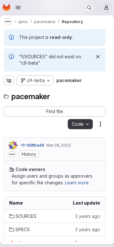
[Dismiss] (98, 56)
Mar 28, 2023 (59, 145)
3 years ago (87, 216)
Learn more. (77, 182)
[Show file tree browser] (9, 80)
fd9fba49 (35, 145)
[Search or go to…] (89, 7)
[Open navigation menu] (18, 8)
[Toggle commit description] (12, 154)
